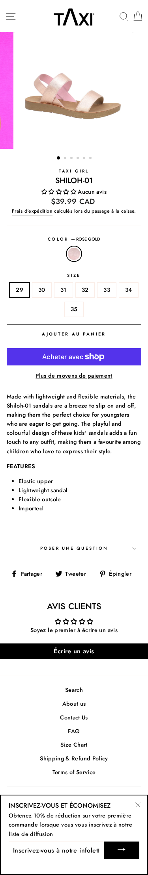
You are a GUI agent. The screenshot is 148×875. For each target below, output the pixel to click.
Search (74, 690)
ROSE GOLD (74, 254)
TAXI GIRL (74, 171)
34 (128, 290)
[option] (74, 90)
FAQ (74, 731)
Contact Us (74, 717)
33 (106, 290)
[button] (59, 192)
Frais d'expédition (32, 211)
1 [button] (59, 158)
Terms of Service (74, 772)
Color (74, 239)
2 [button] (66, 159)
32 (85, 290)
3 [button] (72, 159)
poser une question (74, 548)
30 (41, 290)
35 (74, 309)
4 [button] (79, 159)
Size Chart (74, 745)
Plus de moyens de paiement (74, 376)
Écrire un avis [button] (74, 651)
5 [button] (85, 159)
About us (74, 704)
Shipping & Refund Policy (74, 758)
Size (74, 275)
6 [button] (91, 159)
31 (63, 290)
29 (19, 290)
